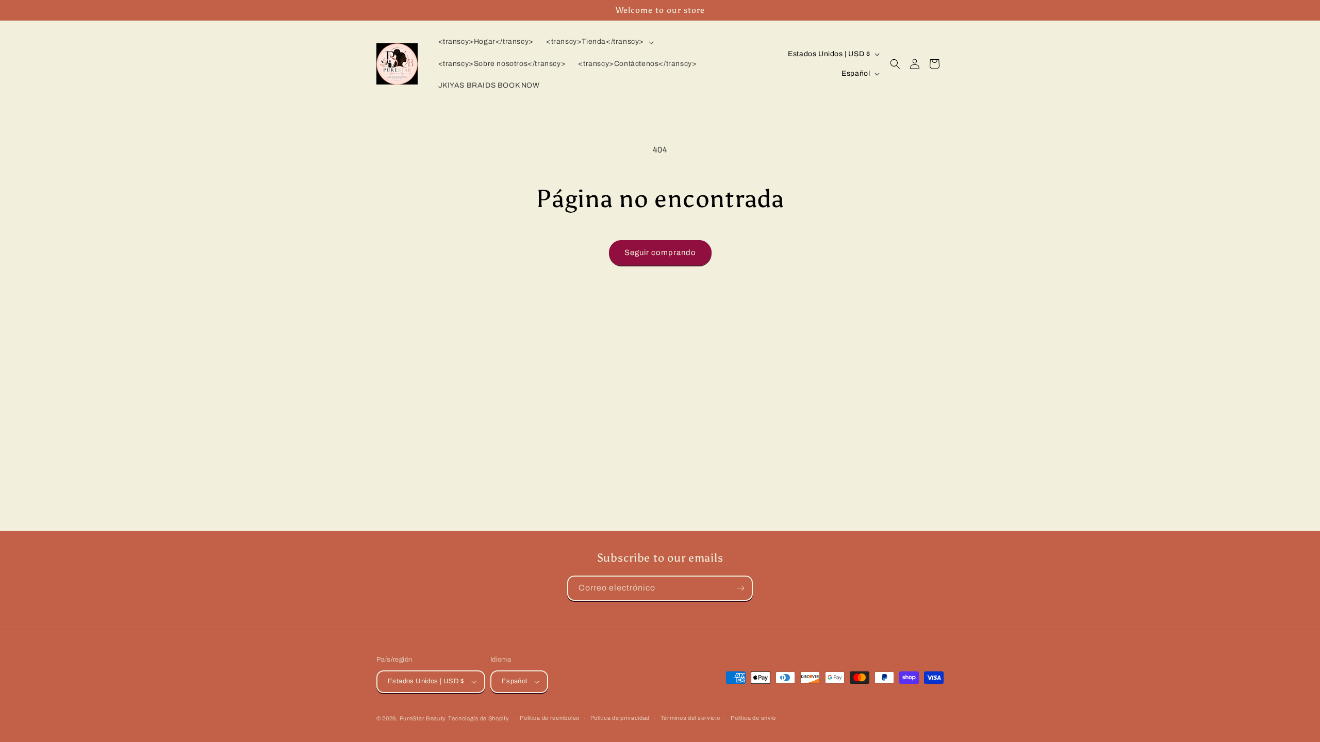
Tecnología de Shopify (478, 718)
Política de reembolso (550, 718)
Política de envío (753, 718)
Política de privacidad (620, 718)
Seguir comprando (660, 252)
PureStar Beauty (423, 718)
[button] (599, 42)
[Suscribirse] (740, 588)
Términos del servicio (690, 718)
